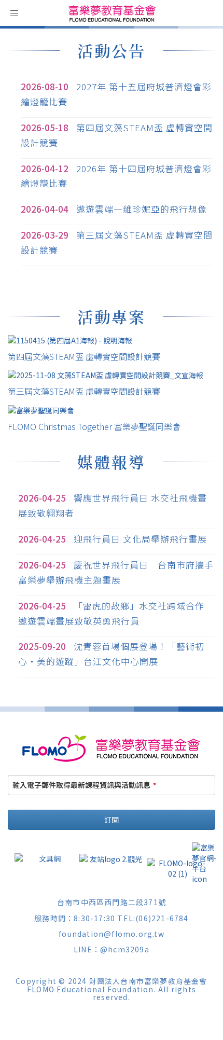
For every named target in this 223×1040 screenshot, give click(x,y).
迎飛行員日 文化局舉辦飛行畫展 (140, 538)
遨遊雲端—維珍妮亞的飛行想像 (141, 208)
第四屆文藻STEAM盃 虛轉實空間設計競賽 (84, 356)
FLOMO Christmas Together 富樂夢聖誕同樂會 (94, 426)
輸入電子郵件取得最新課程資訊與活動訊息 (84, 785)
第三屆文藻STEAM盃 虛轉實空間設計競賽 (84, 391)
